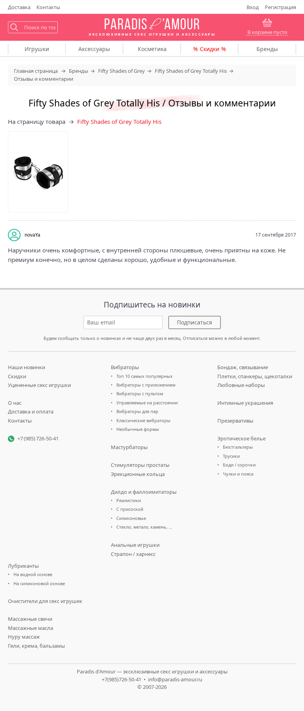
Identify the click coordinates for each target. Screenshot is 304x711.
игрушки (37, 49)
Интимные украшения (245, 402)
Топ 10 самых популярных (144, 376)
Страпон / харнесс (133, 553)
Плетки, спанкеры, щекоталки (254, 376)
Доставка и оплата (30, 411)
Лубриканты (23, 565)
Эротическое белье (241, 438)
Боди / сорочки (239, 465)
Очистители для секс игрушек (45, 601)
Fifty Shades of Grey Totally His (119, 121)
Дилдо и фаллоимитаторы (144, 491)
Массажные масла (30, 627)
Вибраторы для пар (137, 411)
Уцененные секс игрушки (39, 385)
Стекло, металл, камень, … (144, 527)
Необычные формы (137, 429)
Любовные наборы (241, 385)
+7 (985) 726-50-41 (38, 438)
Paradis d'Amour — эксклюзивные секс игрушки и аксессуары (152, 671)
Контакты (48, 7)
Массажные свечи (30, 618)
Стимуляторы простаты (140, 464)
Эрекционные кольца (138, 474)
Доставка (19, 7)
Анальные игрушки (135, 544)
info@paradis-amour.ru (175, 679)
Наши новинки (26, 367)
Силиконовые (131, 518)
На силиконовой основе (39, 583)
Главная (36, 70)
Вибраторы (125, 367)
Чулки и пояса (238, 474)
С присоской (129, 509)
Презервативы (235, 420)
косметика (152, 49)
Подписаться (194, 322)
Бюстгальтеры (238, 447)
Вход (253, 7)
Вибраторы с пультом (139, 393)
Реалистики (128, 500)
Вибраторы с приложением (145, 385)
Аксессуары (94, 49)
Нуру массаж (24, 636)
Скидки (209, 49)
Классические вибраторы (143, 420)
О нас (14, 402)
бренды (267, 49)
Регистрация (280, 7)
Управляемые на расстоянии (147, 403)
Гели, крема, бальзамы (36, 645)
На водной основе (32, 574)
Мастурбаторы (129, 447)
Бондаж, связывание (242, 367)
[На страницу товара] (38, 171)
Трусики (231, 456)
